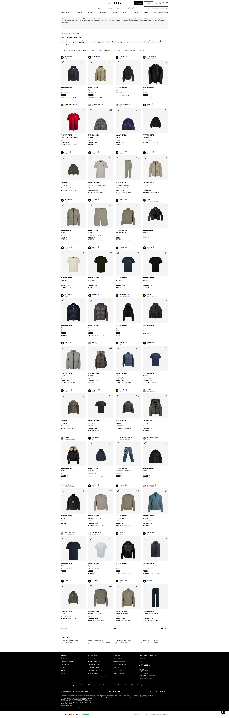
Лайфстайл (130, 8)
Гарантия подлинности (94, 661)
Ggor (148, 199)
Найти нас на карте (145, 679)
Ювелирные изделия (161, 12)
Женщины (98, 8)
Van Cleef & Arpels (83, 685)
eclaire (67, 342)
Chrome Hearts (93, 685)
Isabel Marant (119, 685)
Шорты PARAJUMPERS (95, 640)
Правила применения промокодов (98, 677)
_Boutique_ (150, 485)
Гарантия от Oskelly (67, 661)
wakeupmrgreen (125, 437)
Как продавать (117, 658)
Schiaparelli (135, 685)
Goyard (112, 685)
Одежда (135, 12)
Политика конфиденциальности (159, 714)
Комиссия (116, 667)
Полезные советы (92, 673)
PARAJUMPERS (66, 87)
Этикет (63, 670)
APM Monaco (127, 685)
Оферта (146, 714)
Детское (119, 8)
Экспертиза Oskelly (119, 661)
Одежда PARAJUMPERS (122, 640)
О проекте (64, 658)
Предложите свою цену (94, 670)
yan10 (94, 342)
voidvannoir (123, 294)
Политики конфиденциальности (97, 20)
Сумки (146, 12)
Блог (62, 667)
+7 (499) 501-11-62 (144, 671)
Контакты (142, 658)
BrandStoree (69, 485)
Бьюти (115, 12)
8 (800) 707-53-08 (145, 666)
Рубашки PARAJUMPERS (122, 643)
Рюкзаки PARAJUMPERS (149, 643)
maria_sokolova (70, 104)
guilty (121, 532)
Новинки (79, 12)
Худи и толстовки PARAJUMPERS (99, 643)
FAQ (140, 661)
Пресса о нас (65, 664)
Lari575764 (150, 56)
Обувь (125, 12)
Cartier (107, 685)
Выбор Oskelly (65, 12)
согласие (142, 20)
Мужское (64, 33)
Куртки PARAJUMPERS (68, 643)
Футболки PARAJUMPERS (149, 640)
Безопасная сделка (93, 664)
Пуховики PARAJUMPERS (69, 640)
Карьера (63, 673)
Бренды (90, 12)
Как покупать (91, 658)
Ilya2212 (149, 294)
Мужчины (109, 8)
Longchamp (142, 685)
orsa (148, 580)
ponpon (95, 152)
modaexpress (96, 104)
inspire (149, 104)
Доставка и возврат (93, 667)
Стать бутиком (117, 670)
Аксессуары (103, 12)
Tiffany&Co (102, 685)
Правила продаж (137, 714)
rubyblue (68, 56)
